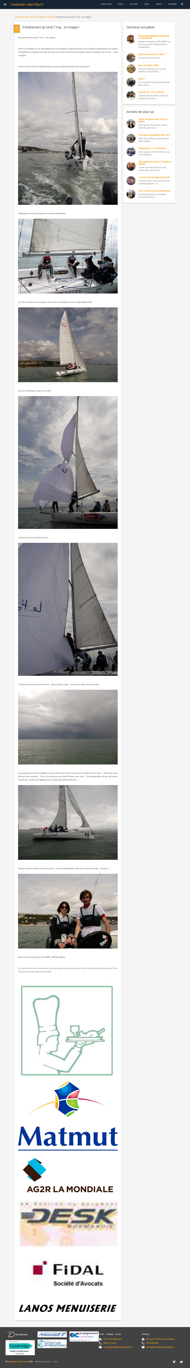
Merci (141, 78)
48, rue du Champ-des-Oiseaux (160, 1339)
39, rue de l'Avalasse (112, 1339)
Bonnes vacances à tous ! (151, 54)
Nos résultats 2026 (148, 65)
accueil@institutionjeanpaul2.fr (117, 1347)
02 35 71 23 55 (109, 1343)
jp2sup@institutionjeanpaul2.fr (160, 1347)
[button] (5, 4)
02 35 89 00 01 (152, 1343)
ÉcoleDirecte (21, 1334)
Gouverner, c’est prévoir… (152, 92)
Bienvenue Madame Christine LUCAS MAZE (153, 37)
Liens (55, 1361)
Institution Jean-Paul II (18, 1361)
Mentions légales (43, 1361)
